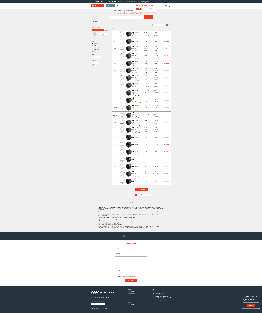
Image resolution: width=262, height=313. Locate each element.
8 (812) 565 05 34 (112, 1)
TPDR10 (114, 159)
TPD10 (114, 122)
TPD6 (114, 85)
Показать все (94, 51)
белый (95, 47)
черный (95, 43)
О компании (131, 291)
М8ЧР (114, 48)
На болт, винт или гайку (98, 30)
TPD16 (114, 174)
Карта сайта (131, 304)
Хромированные (96, 21)
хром (95, 49)
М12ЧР (114, 70)
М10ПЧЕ (115, 107)
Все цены (166, 33)
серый (95, 45)
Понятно (251, 305)
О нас (118, 5)
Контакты (130, 302)
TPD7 (114, 152)
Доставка (131, 5)
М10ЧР (114, 63)
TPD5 (114, 78)
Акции (129, 289)
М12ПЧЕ (115, 115)
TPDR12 (114, 166)
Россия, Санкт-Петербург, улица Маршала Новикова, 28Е (163, 297)
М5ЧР (114, 41)
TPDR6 (114, 137)
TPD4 (114, 56)
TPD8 (114, 100)
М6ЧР (114, 34)
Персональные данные (133, 295)
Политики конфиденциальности (251, 302)
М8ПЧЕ (114, 92)
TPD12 (114, 130)
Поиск (111, 5)
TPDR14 (114, 181)
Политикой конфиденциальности (129, 276)
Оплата (124, 5)
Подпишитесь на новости (98, 301)
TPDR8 (114, 144)
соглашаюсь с (126, 276)
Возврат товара (132, 293)
